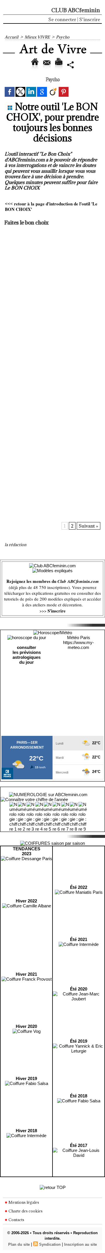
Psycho (62, 37)
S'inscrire (89, 19)
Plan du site (19, 1244)
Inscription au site (80, 1244)
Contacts (16, 1219)
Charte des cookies (25, 1211)
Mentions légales (23, 1202)
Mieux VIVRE (37, 37)
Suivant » (88, 526)
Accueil (11, 37)
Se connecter (62, 19)
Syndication (50, 1244)
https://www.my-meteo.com (78, 645)
